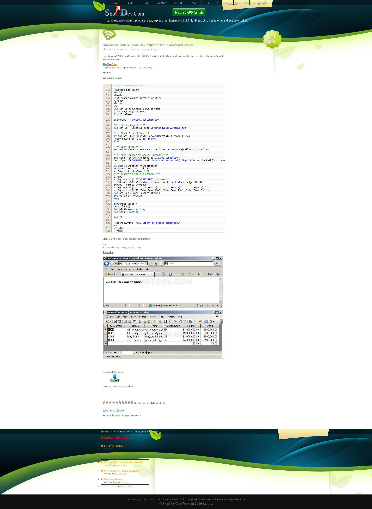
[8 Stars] (125, 402)
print (141, 86)
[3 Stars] (110, 402)
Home (114, 2)
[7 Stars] (122, 402)
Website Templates (135, 486)
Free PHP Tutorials (114, 445)
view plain (118, 86)
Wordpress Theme (108, 486)
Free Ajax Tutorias (113, 479)
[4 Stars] (113, 402)
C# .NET (178, 2)
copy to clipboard (131, 86)
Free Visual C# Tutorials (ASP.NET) (122, 470)
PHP (130, 2)
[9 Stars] (129, 402)
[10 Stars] (132, 402)
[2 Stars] (107, 402)
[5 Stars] (116, 402)
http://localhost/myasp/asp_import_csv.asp (122, 247)
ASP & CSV (156, 49)
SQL (210, 2)
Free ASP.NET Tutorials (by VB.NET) (123, 462)
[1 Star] (104, 402)
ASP (146, 2)
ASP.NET (162, 2)
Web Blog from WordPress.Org (146, 431)
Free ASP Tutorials (114, 454)
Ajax (194, 2)
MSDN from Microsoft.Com (121, 431)
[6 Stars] (119, 402)
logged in (119, 415)
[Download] (115, 381)
